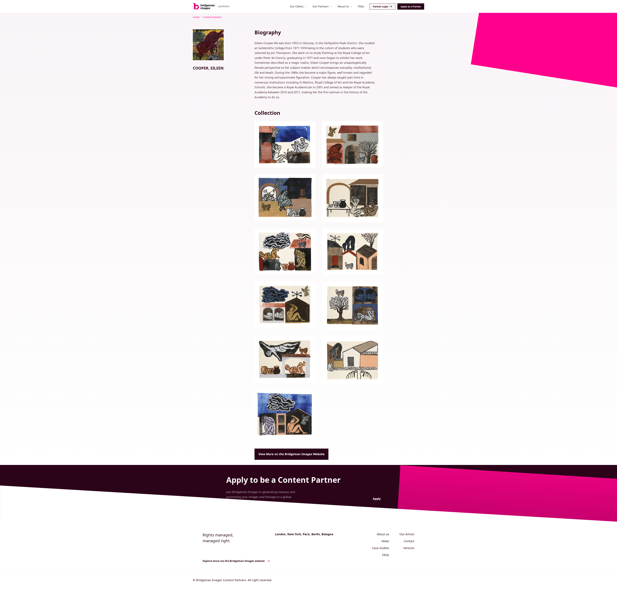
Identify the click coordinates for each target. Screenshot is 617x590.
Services (408, 548)
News (385, 541)
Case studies (380, 548)
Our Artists (406, 534)
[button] (298, 6)
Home (196, 17)
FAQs (361, 6)
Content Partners (212, 17)
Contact (409, 541)
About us (383, 534)
